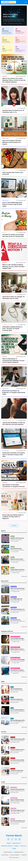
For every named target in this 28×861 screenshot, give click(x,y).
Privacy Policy (4, 854)
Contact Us (24, 854)
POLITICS (22, 846)
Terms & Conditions (14, 854)
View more (24, 576)
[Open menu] (25, 2)
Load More (14, 525)
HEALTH (9, 843)
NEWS (16, 846)
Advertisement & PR (18, 852)
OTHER (14, 848)
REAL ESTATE (16, 843)
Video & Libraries (8, 852)
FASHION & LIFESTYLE (7, 846)
